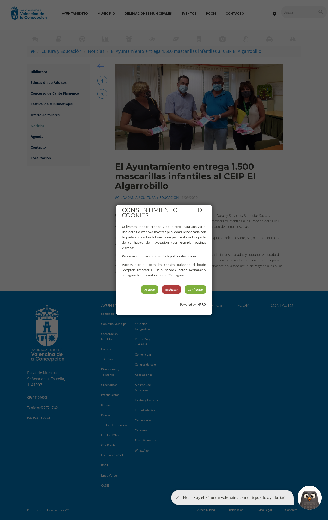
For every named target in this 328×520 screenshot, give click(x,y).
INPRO (201, 304)
